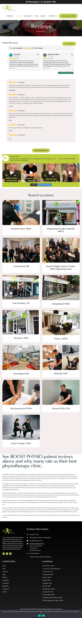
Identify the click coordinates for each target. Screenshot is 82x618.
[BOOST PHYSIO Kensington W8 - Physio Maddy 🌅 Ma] (70, 172)
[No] (80, 614)
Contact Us (5, 589)
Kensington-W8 (47, 583)
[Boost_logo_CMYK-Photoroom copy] (8, 528)
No (43, 615)
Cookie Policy (58, 609)
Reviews (4, 577)
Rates (4, 574)
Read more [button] (12, 68)
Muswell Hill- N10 (48, 591)
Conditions (5, 583)
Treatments (5, 580)
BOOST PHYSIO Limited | (34, 609)
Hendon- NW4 (47, 577)
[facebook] (7, 553)
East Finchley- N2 (48, 571)
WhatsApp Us (34, 2)
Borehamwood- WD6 (49, 589)
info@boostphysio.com (36, 540)
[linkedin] (10, 553)
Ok (39, 615)
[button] (74, 61)
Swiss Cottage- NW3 (48, 594)
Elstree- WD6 (46, 580)
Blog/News (5, 586)
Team (3, 568)
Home (38, 31)
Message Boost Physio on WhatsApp (40, 537)
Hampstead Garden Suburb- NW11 (53, 597)
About (4, 566)
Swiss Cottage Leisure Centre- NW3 (53, 600)
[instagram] (3, 553)
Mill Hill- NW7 (47, 586)
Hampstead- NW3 (48, 574)
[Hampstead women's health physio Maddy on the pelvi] (11, 172)
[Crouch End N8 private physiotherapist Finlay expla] (31, 172)
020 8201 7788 (49, 2)
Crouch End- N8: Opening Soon (51, 568)
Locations (5, 571)
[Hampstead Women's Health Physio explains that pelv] (50, 172)
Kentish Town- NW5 (48, 566)
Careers (4, 591)
